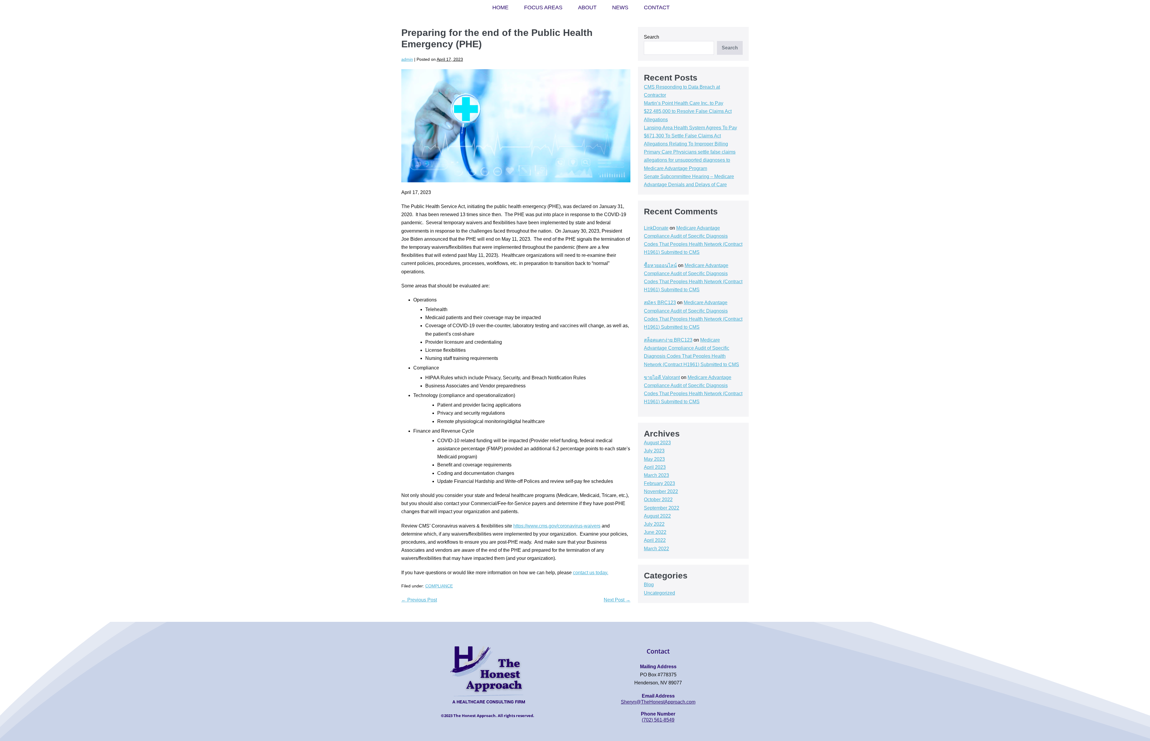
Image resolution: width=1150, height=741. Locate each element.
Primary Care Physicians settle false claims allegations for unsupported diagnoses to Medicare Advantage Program (690, 160)
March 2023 (656, 475)
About (587, 7)
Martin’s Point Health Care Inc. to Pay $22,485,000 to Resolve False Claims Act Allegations (688, 111)
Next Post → (617, 599)
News (620, 7)
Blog (649, 584)
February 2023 (659, 483)
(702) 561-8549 (658, 719)
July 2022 (654, 524)
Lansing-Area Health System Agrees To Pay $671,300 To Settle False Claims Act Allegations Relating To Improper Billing (690, 135)
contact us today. (590, 572)
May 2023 (654, 459)
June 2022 (655, 532)
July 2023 (654, 450)
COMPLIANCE (439, 586)
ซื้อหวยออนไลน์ (660, 265)
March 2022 (656, 548)
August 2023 (657, 442)
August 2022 (657, 516)
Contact (657, 7)
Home (500, 7)
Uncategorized (659, 592)
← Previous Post (419, 599)
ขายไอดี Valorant (662, 377)
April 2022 (655, 540)
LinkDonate (656, 228)
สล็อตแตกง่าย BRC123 (668, 340)
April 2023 (655, 467)
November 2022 (661, 491)
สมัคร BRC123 (660, 302)
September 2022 (661, 507)
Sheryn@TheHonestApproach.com (658, 701)
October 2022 (658, 499)
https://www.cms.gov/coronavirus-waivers (556, 525)
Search (651, 37)
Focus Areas (543, 7)
